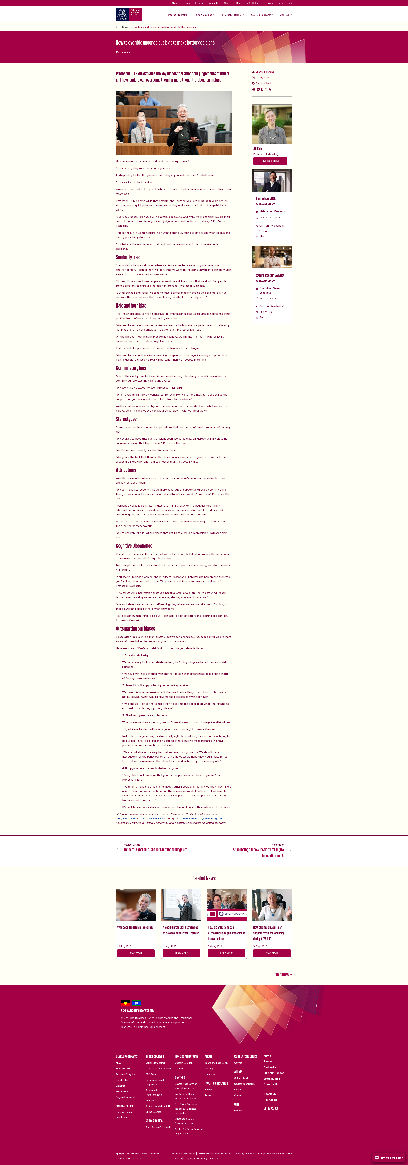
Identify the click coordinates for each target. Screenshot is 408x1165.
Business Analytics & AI (158, 1106)
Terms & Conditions (150, 1153)
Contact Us (271, 1084)
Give (238, 3)
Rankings (209, 1068)
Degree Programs (177, 15)
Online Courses (153, 1112)
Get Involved (241, 1078)
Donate (238, 1110)
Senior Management (156, 1062)
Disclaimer (119, 1158)
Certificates (122, 1080)
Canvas (268, 3)
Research (209, 1095)
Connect (238, 1095)
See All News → (283, 974)
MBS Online (252, 3)
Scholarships (124, 1106)
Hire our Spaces (274, 1073)
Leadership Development (159, 1068)
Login (281, 3)
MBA (118, 1062)
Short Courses (204, 15)
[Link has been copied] (270, 89)
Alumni (227, 3)
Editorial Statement (135, 1158)
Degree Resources (125, 1097)
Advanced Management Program (202, 818)
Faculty (208, 1089)
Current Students (245, 1056)
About (175, 3)
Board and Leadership (216, 1062)
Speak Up (270, 1094)
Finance (150, 1100)
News (187, 3)
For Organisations (231, 15)
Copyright (119, 1153)
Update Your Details (244, 1083)
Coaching (180, 1068)
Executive (129, 818)
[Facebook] (269, 1108)
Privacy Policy (132, 1153)
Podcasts (213, 3)
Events (199, 3)
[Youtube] (276, 1108)
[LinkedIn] (265, 1108)
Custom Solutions (184, 1062)
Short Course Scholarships (160, 1127)
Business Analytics (125, 1074)
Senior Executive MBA (154, 818)
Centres (284, 15)
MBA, (119, 818)
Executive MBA (124, 1068)
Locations (210, 1074)
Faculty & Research (260, 15)
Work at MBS (272, 1078)
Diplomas (120, 1085)
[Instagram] (272, 1108)
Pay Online (270, 1099)
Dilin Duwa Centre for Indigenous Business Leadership (186, 1108)
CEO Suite (151, 1074)
